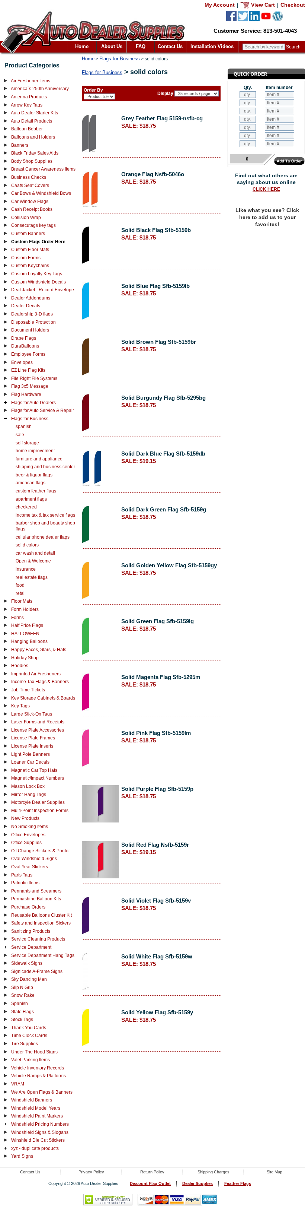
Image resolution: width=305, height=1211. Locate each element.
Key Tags (20, 705)
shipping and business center (45, 466)
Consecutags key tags (33, 225)
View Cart (262, 5)
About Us (111, 46)
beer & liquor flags (34, 475)
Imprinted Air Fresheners (36, 673)
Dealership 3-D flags (32, 314)
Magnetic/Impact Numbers (37, 778)
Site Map (274, 1172)
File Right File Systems (34, 378)
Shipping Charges (213, 1172)
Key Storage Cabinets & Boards (43, 698)
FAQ (140, 46)
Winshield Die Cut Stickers (38, 1140)
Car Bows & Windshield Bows (41, 193)
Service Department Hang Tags (42, 955)
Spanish (19, 1003)
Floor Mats (21, 601)
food (20, 585)
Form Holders (25, 609)
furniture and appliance (39, 459)
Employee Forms (28, 354)
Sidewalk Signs (26, 963)
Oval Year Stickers (29, 866)
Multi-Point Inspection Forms (39, 810)
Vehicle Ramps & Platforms (38, 1075)
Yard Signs (22, 1156)
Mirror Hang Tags (28, 794)
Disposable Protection (33, 322)
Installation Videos (212, 46)
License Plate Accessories (37, 730)
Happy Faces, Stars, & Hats (38, 649)
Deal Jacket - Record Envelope (42, 289)
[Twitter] (243, 19)
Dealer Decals (25, 305)
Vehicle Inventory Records (37, 1068)
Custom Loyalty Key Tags (36, 273)
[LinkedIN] (254, 19)
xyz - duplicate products (35, 1148)
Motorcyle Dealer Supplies (38, 802)
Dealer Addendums (30, 298)
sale (20, 434)
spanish (24, 426)
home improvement (35, 450)
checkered (26, 507)
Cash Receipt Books (31, 209)
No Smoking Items (29, 826)
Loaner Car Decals (30, 762)
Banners (19, 145)
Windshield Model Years (35, 1108)
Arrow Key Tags (26, 105)
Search (293, 47)
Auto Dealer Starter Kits (34, 112)
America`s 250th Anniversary (40, 88)
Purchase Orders (28, 907)
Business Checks (28, 177)
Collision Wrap (26, 217)
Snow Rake (23, 995)
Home (82, 46)
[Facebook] (231, 19)
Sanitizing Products (30, 931)
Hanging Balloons (29, 641)
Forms (17, 617)
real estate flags (32, 577)
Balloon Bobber (27, 128)
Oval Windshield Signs (34, 858)
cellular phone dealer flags (43, 537)
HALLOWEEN (25, 633)
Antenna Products (29, 96)
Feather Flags (237, 1183)
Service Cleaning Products (38, 939)
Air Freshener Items (30, 80)
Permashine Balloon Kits (36, 898)
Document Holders (30, 330)
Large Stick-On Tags (31, 714)
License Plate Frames (33, 738)
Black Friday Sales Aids (34, 153)
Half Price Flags (27, 625)
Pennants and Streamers (36, 891)
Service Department (31, 947)
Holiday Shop (25, 657)
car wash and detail (35, 553)
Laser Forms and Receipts (37, 722)
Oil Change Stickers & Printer (40, 850)
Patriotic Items (25, 882)
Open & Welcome (33, 561)
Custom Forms (26, 257)
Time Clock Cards (29, 1035)
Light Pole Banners (30, 754)
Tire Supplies (24, 1043)
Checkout (292, 5)
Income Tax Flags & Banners (40, 681)
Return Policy (152, 1172)
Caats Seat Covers (30, 185)
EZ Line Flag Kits (28, 370)
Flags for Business (29, 418)
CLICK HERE (266, 189)
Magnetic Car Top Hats (34, 770)
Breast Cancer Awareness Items (43, 169)
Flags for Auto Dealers (33, 402)
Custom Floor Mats (30, 249)
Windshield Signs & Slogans (39, 1132)
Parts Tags (21, 875)
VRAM (17, 1084)
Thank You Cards (28, 1027)
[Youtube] (266, 19)
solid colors (27, 545)
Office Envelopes (28, 834)
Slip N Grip (22, 987)
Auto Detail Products (31, 121)
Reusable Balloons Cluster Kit (41, 915)
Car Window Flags (29, 201)
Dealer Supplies (197, 1183)
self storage (27, 443)
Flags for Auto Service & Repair (42, 410)
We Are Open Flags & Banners (42, 1092)
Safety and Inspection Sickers (41, 923)
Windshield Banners (31, 1100)
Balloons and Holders (33, 137)
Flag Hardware (26, 394)
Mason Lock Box (28, 786)
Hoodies (19, 665)
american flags (30, 482)
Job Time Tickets (28, 689)
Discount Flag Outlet (150, 1183)
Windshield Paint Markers (37, 1116)
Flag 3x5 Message (29, 386)
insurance (26, 569)
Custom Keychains (30, 265)
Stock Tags (22, 1019)
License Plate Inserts (32, 746)
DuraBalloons (25, 346)
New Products (25, 818)
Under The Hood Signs (34, 1052)
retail (21, 593)
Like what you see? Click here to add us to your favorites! (267, 217)
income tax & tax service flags (45, 515)
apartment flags (31, 499)
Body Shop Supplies (31, 161)
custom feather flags (36, 491)
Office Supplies (26, 842)
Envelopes (22, 362)
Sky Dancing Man (29, 979)
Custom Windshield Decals (38, 282)
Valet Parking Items (30, 1059)
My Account (220, 5)
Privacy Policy (91, 1172)
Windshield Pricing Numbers (40, 1124)
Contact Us (170, 46)
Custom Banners (28, 233)
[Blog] (277, 19)
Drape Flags (23, 338)
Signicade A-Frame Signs (36, 971)
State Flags (22, 1011)
